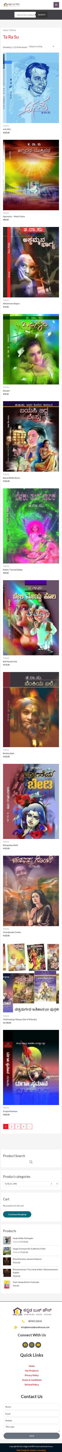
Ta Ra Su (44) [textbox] (28, 1183)
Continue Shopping (17, 1214)
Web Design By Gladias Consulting (31, 1450)
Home (5, 30)
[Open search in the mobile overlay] (31, 15)
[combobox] (31, 1183)
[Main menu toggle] (56, 5)
